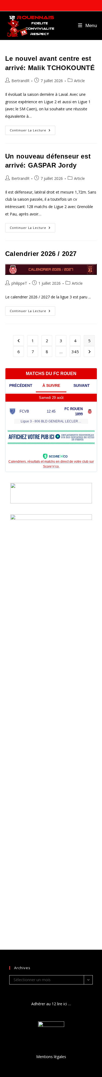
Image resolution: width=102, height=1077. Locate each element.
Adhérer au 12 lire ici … (51, 1003)
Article (79, 80)
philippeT (19, 283)
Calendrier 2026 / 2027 (41, 253)
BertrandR (20, 80)
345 (75, 351)
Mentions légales (51, 1056)
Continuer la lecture (32, 131)
